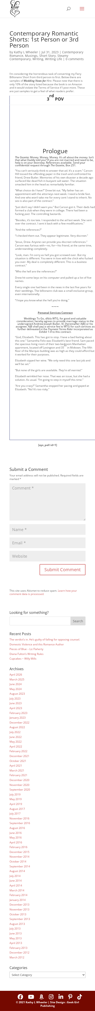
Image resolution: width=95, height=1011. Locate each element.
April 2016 (16, 842)
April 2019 (16, 804)
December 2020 (19, 780)
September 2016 (20, 823)
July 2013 (15, 928)
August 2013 (17, 924)
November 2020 (19, 785)
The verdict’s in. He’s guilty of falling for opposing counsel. (45, 639)
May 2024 (16, 689)
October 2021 (18, 761)
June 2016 (16, 833)
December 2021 (19, 756)
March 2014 (17, 890)
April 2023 (16, 708)
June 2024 (16, 684)
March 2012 (17, 957)
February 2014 (18, 895)
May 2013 (16, 938)
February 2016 (18, 847)
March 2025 (17, 679)
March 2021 (17, 770)
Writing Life (53, 59)
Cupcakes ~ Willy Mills (23, 658)
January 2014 (18, 900)
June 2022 (16, 737)
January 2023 (18, 718)
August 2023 (17, 694)
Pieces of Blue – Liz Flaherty (26, 649)
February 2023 (18, 713)
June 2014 (16, 880)
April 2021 (16, 765)
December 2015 (19, 852)
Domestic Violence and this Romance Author (37, 644)
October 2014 (18, 861)
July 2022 (15, 732)
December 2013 (19, 904)
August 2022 (17, 727)
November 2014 (19, 856)
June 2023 (16, 703)
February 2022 (18, 751)
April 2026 (16, 674)
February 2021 (18, 775)
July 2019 (15, 794)
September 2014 (20, 866)
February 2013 (18, 948)
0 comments (75, 59)
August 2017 (17, 809)
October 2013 (18, 914)
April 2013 (16, 943)
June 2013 (16, 933)
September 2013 (20, 919)
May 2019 (16, 799)
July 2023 (15, 698)
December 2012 (19, 952)
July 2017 (15, 813)
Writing (37, 59)
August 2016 (17, 828)
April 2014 (16, 885)
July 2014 (15, 876)
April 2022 (16, 746)
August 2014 (17, 871)
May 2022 (16, 741)
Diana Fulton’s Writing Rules (27, 654)
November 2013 (19, 909)
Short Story (47, 56)
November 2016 (19, 818)
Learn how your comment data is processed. (43, 592)
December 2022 (19, 722)
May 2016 (16, 837)
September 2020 (20, 789)
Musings (31, 56)
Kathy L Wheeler (26, 52)
